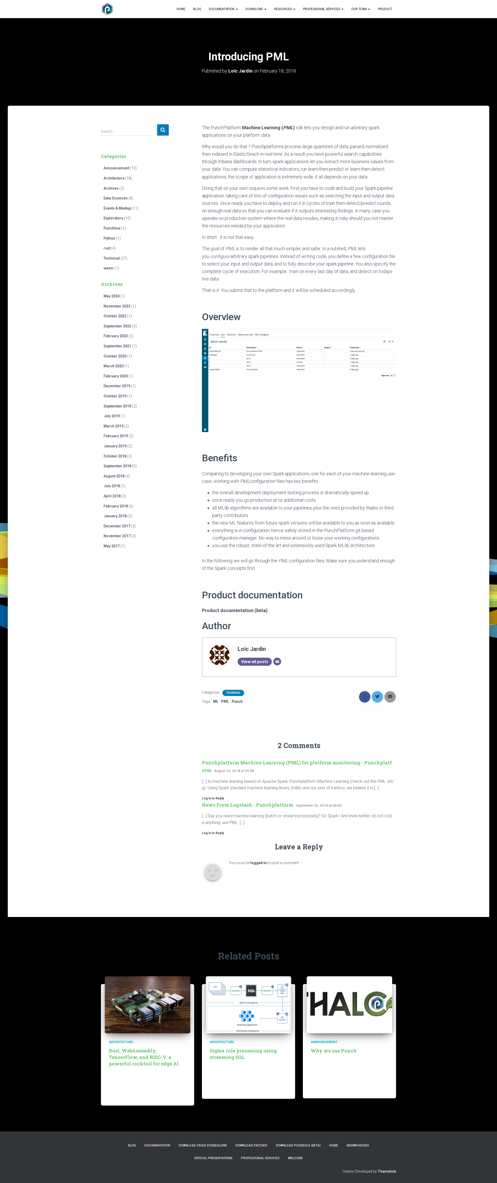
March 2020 (113, 366)
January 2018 (115, 516)
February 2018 (116, 506)
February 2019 (116, 436)
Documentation (222, 9)
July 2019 (112, 416)
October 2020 (115, 356)
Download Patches (251, 1145)
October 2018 (115, 456)
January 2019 (115, 446)
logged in (258, 863)
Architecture (114, 178)
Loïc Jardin (252, 649)
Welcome (295, 1158)
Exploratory (113, 218)
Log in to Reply (213, 798)
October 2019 (115, 396)
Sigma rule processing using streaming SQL (243, 1054)
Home (181, 9)
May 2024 (112, 296)
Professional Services (322, 9)
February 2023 (116, 336)
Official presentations (213, 1158)
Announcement (116, 168)
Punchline (112, 228)
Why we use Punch (334, 1051)
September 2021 (117, 346)
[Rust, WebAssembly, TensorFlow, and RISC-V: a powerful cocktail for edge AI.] (147, 1004)
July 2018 (112, 486)
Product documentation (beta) (235, 610)
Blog (197, 9)
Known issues (358, 1145)
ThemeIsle (387, 1171)
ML (215, 701)
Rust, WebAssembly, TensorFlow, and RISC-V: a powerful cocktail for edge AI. (144, 1057)
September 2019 (117, 406)
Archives (111, 188)
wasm (109, 268)
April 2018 (112, 496)
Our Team (359, 9)
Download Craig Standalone (203, 1145)
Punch (237, 701)
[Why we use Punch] (349, 1004)
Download (255, 9)
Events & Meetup (117, 208)
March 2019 (113, 426)
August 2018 (114, 476)
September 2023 (117, 326)
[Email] (277, 661)
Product (385, 9)
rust (107, 248)
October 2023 (115, 316)
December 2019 (117, 386)
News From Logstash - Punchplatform (247, 805)
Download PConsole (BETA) (298, 1145)
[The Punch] (107, 9)
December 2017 (117, 526)
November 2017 (117, 536)
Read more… (167, 1096)
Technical (112, 258)
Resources (283, 9)
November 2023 (117, 306)
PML (225, 701)
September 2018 (117, 466)
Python (109, 238)
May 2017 (112, 546)
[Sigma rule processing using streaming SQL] (248, 1004)
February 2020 (116, 376)
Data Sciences (116, 198)
